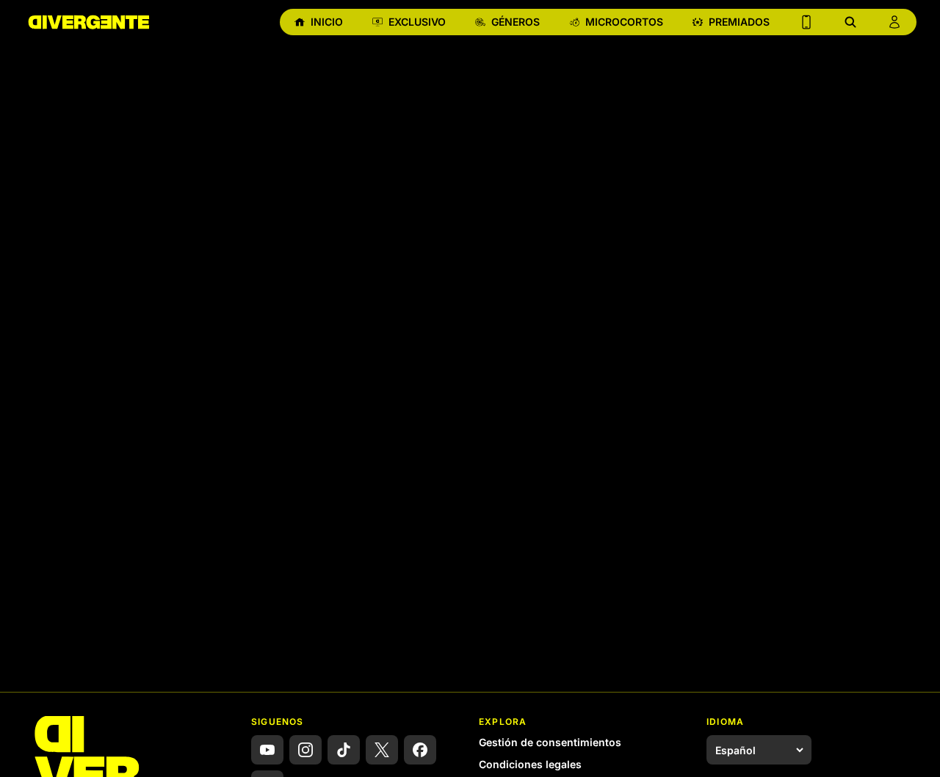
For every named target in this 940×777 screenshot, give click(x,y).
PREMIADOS (739, 21)
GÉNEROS (515, 21)
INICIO (327, 21)
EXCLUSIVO (417, 21)
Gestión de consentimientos (550, 742)
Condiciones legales (530, 764)
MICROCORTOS (624, 21)
